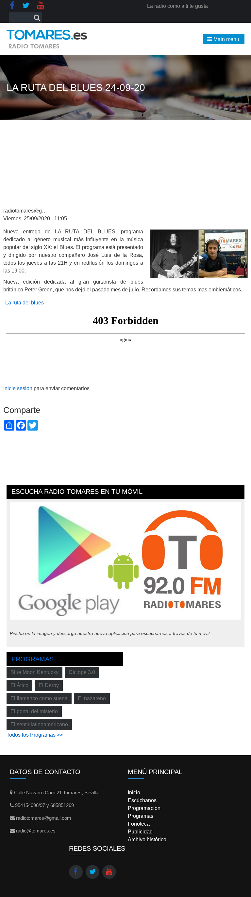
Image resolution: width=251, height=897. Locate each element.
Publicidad (140, 831)
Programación (144, 808)
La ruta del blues (24, 302)
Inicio (134, 792)
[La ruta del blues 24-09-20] (199, 253)
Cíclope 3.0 (82, 672)
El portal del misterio (34, 711)
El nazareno (92, 698)
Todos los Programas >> (35, 735)
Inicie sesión (17, 388)
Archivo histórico (147, 839)
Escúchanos (142, 800)
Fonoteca (139, 824)
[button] (223, 39)
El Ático (19, 685)
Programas (32, 659)
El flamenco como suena (39, 698)
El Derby (49, 685)
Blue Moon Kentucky (34, 672)
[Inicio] (47, 39)
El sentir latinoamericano (39, 724)
